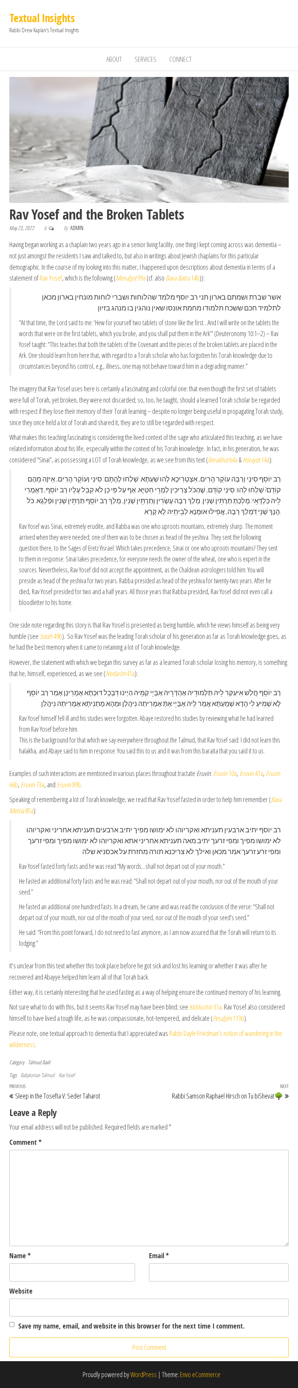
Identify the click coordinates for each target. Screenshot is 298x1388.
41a (120, 673)
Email (159, 1255)
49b (51, 636)
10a (225, 773)
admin (76, 228)
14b (182, 277)
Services (145, 59)
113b (228, 1018)
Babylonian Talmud (37, 1075)
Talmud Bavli (39, 1062)
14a (256, 459)
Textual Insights (41, 17)
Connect (180, 59)
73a (32, 784)
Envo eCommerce (200, 1374)
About (114, 59)
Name (20, 1255)
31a (205, 1006)
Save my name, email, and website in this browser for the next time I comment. (131, 1325)
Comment (25, 1142)
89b (69, 784)
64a (222, 459)
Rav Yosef (51, 277)
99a (131, 277)
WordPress (143, 1374)
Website (21, 1291)
